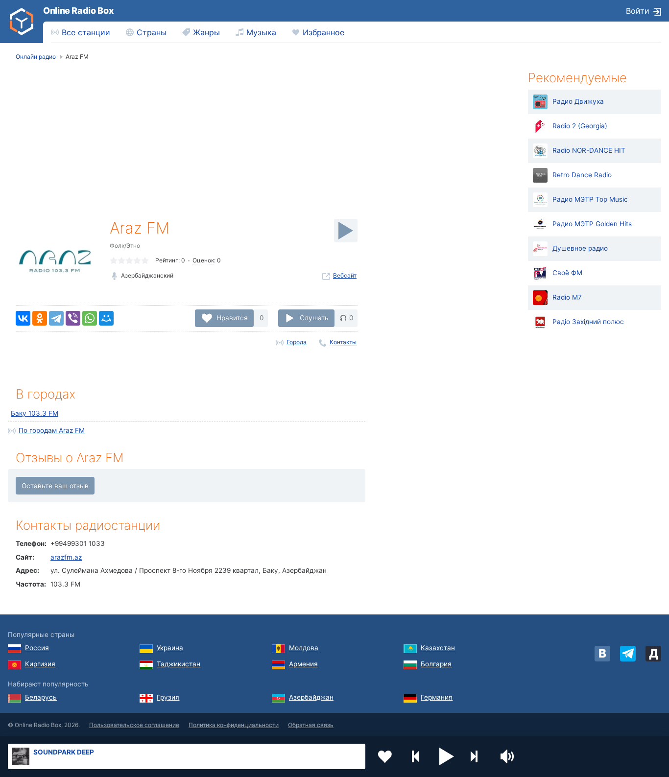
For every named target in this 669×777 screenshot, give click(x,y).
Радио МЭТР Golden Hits (592, 224)
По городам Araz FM (52, 430)
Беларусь (41, 697)
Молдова (303, 648)
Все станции (86, 32)
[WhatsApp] (89, 318)
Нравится (232, 318)
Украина (170, 648)
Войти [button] (637, 11)
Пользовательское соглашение (134, 725)
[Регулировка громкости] (508, 756)
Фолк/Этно (125, 245)
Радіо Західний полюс (588, 322)
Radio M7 (567, 297)
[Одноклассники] (39, 318)
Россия (37, 648)
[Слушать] (346, 230)
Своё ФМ (567, 273)
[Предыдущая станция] (416, 756)
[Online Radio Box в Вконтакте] (602, 653)
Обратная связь (311, 725)
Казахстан (438, 648)
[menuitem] (80, 32)
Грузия (168, 697)
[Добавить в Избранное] (385, 756)
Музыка (261, 32)
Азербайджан (311, 697)
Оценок (203, 260)
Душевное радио (580, 248)
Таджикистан (178, 664)
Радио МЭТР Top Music (590, 199)
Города (297, 342)
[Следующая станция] (477, 756)
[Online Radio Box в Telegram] (628, 653)
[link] (21, 21)
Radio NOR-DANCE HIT (588, 150)
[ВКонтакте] (23, 318)
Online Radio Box (78, 10)
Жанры (206, 32)
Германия (437, 697)
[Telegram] (56, 318)
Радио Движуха (578, 101)
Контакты (343, 342)
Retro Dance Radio (582, 175)
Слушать (314, 318)
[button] (446, 756)
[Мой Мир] (106, 318)
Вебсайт (345, 275)
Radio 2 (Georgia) (579, 126)
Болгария (436, 664)
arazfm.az (66, 557)
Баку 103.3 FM (34, 413)
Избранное (323, 32)
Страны (152, 32)
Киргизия (40, 664)
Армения (303, 664)
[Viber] (73, 318)
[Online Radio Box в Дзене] (653, 653)
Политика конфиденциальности (234, 725)
